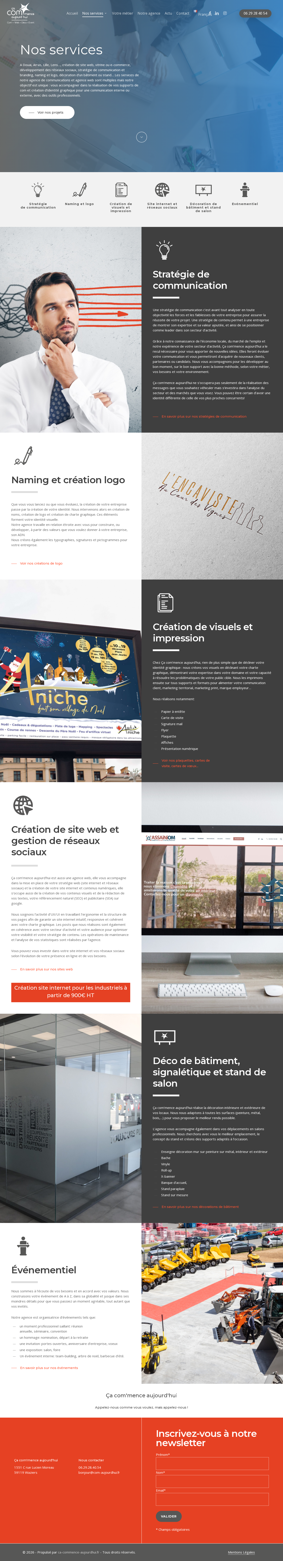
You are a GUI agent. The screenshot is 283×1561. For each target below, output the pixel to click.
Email (160, 1490)
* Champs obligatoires (173, 1529)
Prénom (162, 1454)
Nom (159, 1472)
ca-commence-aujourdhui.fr (78, 1552)
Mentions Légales (241, 1552)
